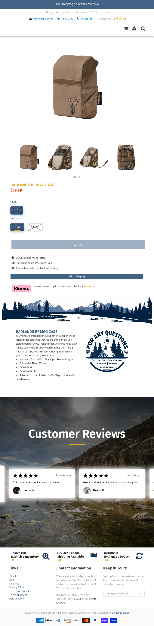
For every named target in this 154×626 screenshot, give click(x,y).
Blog (11, 580)
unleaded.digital (121, 613)
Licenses (14, 584)
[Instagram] (121, 19)
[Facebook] (117, 19)
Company (81, 12)
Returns (105, 12)
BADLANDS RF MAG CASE (32, 185)
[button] (74, 177)
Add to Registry (77, 276)
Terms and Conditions (21, 591)
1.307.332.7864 (74, 599)
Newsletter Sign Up (43, 19)
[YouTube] (125, 19)
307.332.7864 (87, 19)
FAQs (94, 12)
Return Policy (16, 599)
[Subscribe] (140, 594)
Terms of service (18, 595)
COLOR (15, 219)
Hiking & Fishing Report (59, 12)
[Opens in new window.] (19, 492)
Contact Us (67, 19)
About (12, 576)
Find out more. (92, 286)
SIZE (13, 202)
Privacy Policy (16, 587)
